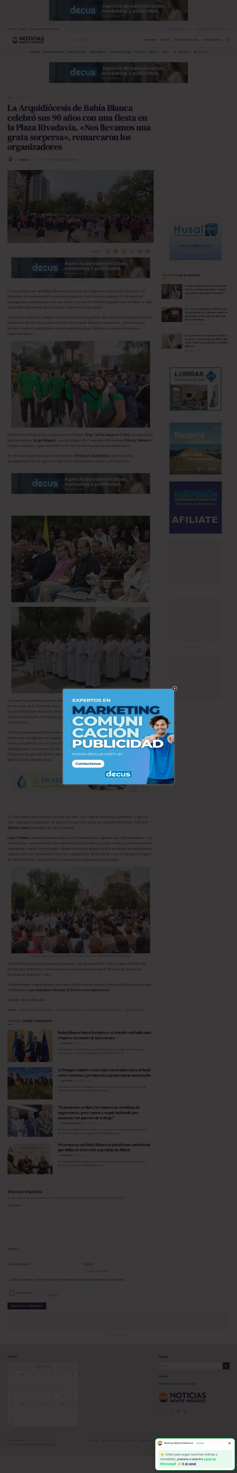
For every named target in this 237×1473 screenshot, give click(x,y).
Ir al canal (189, 1464)
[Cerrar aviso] (229, 1443)
